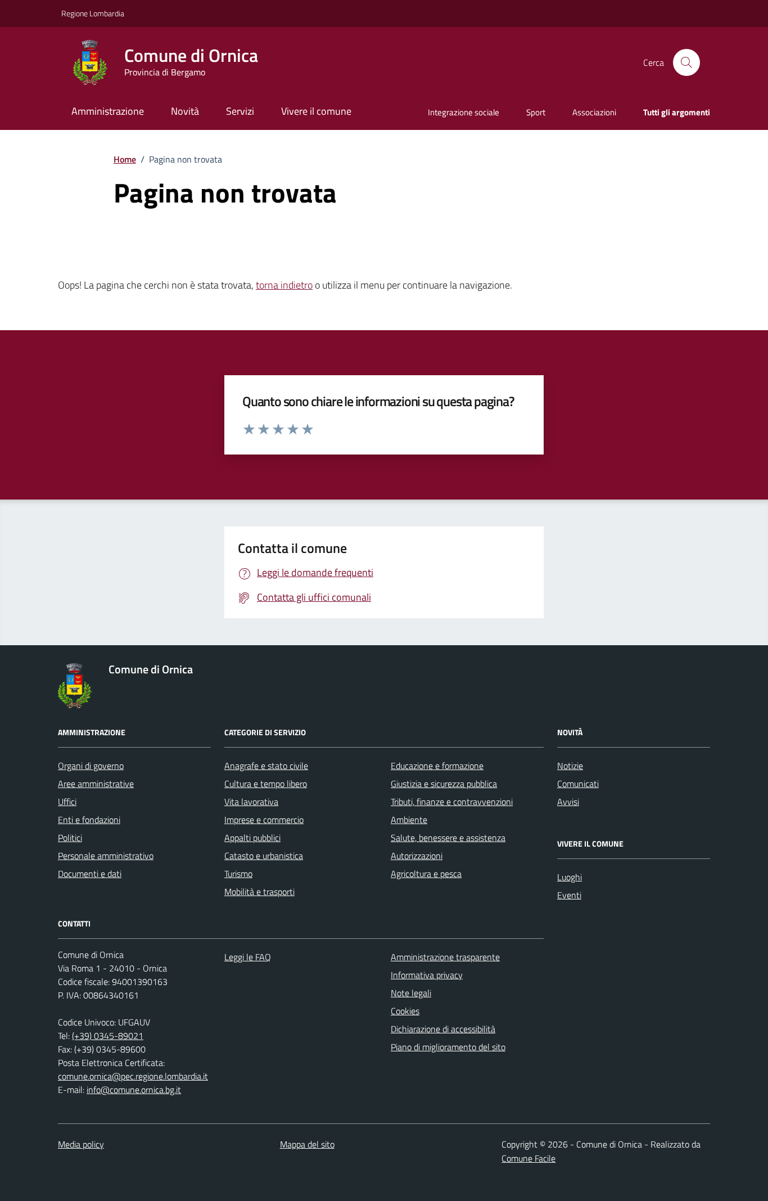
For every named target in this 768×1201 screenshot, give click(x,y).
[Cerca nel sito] (686, 62)
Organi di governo (91, 765)
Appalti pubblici (252, 837)
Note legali (411, 993)
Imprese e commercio (264, 819)
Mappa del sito (307, 1144)
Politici (70, 837)
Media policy (81, 1144)
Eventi (569, 895)
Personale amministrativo (105, 855)
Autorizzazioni (416, 855)
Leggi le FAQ (247, 957)
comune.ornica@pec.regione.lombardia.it (133, 1076)
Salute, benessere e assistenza (448, 837)
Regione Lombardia (92, 13)
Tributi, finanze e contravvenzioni (452, 801)
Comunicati (578, 783)
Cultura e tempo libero (265, 783)
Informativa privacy (427, 975)
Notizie (570, 765)
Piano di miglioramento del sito (448, 1047)
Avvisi (568, 801)
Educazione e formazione (437, 765)
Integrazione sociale (463, 112)
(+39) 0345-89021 (107, 1035)
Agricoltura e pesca (426, 873)
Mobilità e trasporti (259, 891)
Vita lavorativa (251, 801)
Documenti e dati (89, 873)
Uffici (67, 801)
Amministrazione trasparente (445, 957)
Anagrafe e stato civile (266, 765)
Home (125, 159)
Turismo (238, 873)
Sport (535, 112)
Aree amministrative (96, 783)
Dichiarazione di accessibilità (443, 1029)
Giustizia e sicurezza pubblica (444, 783)
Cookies (405, 1011)
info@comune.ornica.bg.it (134, 1089)
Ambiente (409, 819)
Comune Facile (528, 1158)
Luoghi (569, 877)
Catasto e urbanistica (263, 855)
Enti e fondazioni (89, 819)
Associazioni (594, 112)
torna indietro (284, 285)
